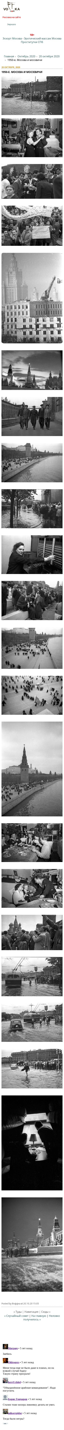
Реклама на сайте (11, 17)
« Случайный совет (16, 1316)
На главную (38, 1316)
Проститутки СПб (32, 42)
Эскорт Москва (12, 38)
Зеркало (11, 24)
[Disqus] (32, 1383)
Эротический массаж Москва (42, 38)
